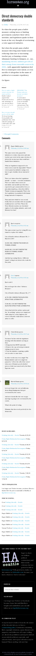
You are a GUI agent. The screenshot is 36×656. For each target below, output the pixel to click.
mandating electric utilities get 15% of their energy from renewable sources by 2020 (18, 64)
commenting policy (8, 627)
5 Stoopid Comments (11, 134)
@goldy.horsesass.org (8, 493)
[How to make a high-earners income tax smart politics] (9, 98)
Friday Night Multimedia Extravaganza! (14, 439)
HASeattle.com (18, 572)
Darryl (13, 275)
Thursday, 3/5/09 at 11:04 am (20, 383)
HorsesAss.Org (18, 2)
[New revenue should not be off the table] (9, 119)
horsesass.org (7, 570)
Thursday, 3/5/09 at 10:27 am (20, 334)
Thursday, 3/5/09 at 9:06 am (20, 148)
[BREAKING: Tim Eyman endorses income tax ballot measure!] (24, 99)
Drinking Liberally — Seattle (10, 435)
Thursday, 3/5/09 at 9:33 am (19, 277)
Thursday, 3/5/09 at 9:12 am (19, 225)
